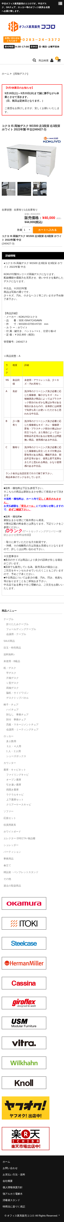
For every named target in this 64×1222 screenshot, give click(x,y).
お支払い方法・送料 (14, 1174)
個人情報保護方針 (13, 1187)
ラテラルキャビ (15, 794)
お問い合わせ (10, 1168)
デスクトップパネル (17, 697)
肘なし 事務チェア (17, 714)
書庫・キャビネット (15, 769)
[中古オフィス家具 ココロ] (31, 31)
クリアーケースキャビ (18, 804)
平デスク (11, 672)
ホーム (5, 73)
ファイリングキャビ (17, 774)
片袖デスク (12, 677)
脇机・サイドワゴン (17, 692)
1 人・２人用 (13, 751)
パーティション (12, 851)
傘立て (7, 865)
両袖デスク (21, 73)
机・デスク (10, 667)
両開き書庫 (12, 789)
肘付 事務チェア (16, 719)
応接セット (10, 818)
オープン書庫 (13, 779)
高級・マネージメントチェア (22, 724)
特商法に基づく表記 (14, 1206)
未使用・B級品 (12, 661)
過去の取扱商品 (12, 885)
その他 (7, 878)
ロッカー (9, 736)
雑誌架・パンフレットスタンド (21, 872)
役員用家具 (10, 824)
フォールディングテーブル (21, 629)
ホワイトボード (12, 831)
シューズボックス (16, 756)
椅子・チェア (11, 704)
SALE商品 (9, 640)
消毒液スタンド (11, 1200)
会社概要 (8, 1180)
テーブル (9, 619)
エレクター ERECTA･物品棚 (19, 838)
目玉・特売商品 (12, 647)
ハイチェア (12, 709)
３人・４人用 (13, 746)
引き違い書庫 (13, 784)
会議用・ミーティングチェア (22, 729)
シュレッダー (11, 845)
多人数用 (11, 741)
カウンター (10, 762)
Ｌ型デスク (12, 682)
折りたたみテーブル (17, 624)
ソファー (9, 811)
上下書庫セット (15, 799)
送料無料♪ (9, 654)
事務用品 (9, 858)
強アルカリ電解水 (13, 1193)
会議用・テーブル (16, 634)
